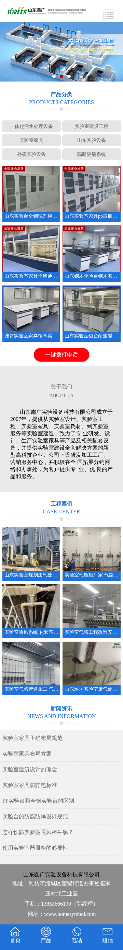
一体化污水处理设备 (31, 126)
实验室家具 (31, 140)
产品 (46, 940)
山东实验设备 (91, 140)
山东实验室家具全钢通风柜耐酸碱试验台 (31, 276)
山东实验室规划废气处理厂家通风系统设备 (31, 575)
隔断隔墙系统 (91, 154)
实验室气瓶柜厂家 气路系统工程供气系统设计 (92, 575)
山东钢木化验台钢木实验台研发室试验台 (92, 276)
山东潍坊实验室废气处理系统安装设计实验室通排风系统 (92, 689)
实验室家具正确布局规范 (32, 738)
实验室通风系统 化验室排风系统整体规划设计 (31, 632)
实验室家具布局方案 (27, 754)
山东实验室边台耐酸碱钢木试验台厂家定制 (92, 335)
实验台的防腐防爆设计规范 (35, 816)
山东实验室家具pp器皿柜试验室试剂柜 (92, 216)
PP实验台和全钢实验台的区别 (38, 801)
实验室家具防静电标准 (29, 785)
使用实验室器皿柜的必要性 (35, 848)
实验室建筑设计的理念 (29, 769)
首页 (15, 940)
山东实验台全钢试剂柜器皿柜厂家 (31, 216)
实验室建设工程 (91, 126)
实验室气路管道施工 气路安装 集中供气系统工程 (31, 689)
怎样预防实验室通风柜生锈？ (37, 832)
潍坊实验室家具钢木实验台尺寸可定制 (31, 335)
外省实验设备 (31, 154)
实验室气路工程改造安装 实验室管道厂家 (92, 632)
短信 (107, 940)
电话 (76, 940)
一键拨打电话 (61, 354)
